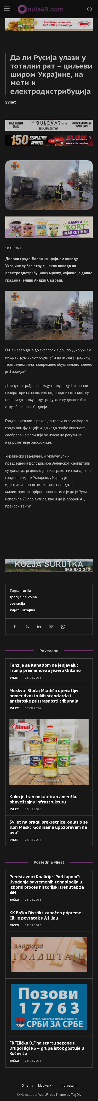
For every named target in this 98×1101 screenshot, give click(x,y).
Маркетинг (46, 1085)
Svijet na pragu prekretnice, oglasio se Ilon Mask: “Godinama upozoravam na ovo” (48, 827)
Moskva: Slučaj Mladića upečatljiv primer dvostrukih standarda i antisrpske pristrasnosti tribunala (43, 696)
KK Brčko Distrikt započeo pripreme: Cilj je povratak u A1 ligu (46, 915)
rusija (26, 590)
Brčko (14, 900)
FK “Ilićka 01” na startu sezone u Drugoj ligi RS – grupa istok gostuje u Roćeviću (46, 1048)
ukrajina (28, 610)
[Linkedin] (38, 626)
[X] (26, 626)
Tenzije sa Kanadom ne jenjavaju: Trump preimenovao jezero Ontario (45, 668)
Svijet (10, 102)
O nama (27, 1085)
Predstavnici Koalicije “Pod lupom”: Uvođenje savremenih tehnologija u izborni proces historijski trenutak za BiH (46, 884)
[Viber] (50, 626)
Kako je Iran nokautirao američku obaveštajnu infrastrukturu (43, 799)
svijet (14, 610)
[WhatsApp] (62, 626)
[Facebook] (14, 626)
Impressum (68, 1085)
